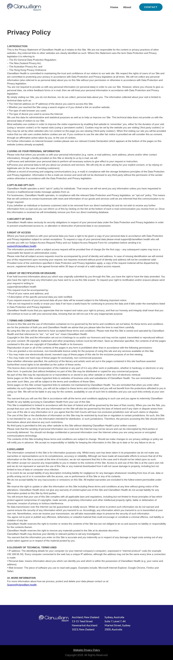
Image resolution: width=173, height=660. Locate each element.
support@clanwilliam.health (21, 246)
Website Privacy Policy (86, 650)
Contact (151, 7)
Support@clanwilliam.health (22, 584)
